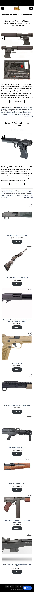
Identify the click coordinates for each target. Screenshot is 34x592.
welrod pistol (27, 114)
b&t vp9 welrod (25, 191)
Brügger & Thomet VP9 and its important (17, 124)
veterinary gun (21, 112)
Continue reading (17, 101)
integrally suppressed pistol (14, 111)
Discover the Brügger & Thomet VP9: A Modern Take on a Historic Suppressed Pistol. (17, 23)
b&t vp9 (17, 109)
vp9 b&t (6, 114)
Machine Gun (17, 19)
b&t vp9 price (29, 190)
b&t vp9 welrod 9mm (15, 193)
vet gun (7, 112)
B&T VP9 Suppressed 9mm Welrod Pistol (11, 191)
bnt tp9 (24, 109)
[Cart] (31, 8)
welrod (15, 114)
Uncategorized (17, 121)
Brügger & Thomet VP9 (26, 193)
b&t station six (11, 109)
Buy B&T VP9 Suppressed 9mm (8, 195)
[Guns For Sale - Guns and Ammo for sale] (17, 8)
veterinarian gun (13, 112)
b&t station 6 (4, 109)
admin (24, 30)
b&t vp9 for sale (22, 190)
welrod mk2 (20, 114)
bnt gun (21, 109)
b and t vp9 (26, 107)
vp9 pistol (11, 114)
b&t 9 (30, 107)
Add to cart (17, 241)
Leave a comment (28, 116)
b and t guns (20, 107)
